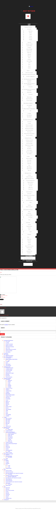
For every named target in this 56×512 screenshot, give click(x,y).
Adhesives (29, 213)
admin (2, 296)
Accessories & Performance (8, 340)
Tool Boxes (29, 252)
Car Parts (29, 175)
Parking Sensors (29, 226)
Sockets (29, 249)
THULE (28, 70)
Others (29, 57)
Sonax (29, 64)
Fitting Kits (29, 81)
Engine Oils (10, 435)
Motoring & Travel (28, 173)
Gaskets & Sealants (29, 176)
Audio (9, 465)
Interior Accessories (29, 126)
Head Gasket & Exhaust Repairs (11, 443)
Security (29, 205)
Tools (29, 165)
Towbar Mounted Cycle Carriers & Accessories (14, 481)
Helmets (29, 198)
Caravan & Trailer (29, 143)
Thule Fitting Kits (9, 479)
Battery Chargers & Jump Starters (29, 108)
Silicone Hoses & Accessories (29, 133)
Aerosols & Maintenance (30, 180)
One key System (29, 100)
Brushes (30, 32)
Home (1, 272)
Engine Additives (30, 182)
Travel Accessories (29, 135)
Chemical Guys (29, 50)
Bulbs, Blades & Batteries (28, 103)
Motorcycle (29, 196)
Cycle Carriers (29, 150)
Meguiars (29, 54)
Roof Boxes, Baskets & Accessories (29, 74)
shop (29, 25)
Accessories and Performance (28, 119)
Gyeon (7, 400)
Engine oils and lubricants (10, 432)
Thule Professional (29, 98)
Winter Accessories (29, 206)
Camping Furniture (29, 141)
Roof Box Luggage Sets (30, 76)
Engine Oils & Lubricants (29, 178)
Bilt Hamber (8, 393)
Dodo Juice (8, 397)
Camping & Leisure (7, 366)
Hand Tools (29, 239)
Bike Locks (29, 161)
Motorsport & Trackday (29, 128)
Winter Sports (29, 97)
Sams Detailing (29, 61)
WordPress (25, 508)
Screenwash (29, 193)
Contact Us (29, 261)
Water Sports (29, 92)
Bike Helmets (8, 419)
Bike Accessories (29, 158)
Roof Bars (29, 146)
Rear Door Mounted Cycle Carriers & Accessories (14, 473)
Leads (30, 231)
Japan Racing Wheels (29, 130)
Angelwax (29, 42)
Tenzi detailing (8, 414)
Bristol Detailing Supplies (10, 394)
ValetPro (29, 67)
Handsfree (29, 234)
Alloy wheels (29, 255)
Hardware (29, 240)
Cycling (28, 156)
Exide (7, 362)
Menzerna (7, 404)
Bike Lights (29, 160)
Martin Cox (29, 52)
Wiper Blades (29, 116)
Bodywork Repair (9, 456)
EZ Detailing (8, 398)
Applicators (30, 31)
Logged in (6, 324)
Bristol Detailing (29, 49)
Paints (29, 211)
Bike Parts (29, 163)
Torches (29, 242)
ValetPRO (7, 415)
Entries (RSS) (29, 508)
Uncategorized (6, 499)
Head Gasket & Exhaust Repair (29, 195)
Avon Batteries (29, 105)
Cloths (30, 34)
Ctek (30, 110)
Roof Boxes (29, 148)
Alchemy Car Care (9, 388)
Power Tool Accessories (10, 490)
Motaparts (16, 508)
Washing (30, 39)
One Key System (9, 470)
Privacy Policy (39, 508)
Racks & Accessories (29, 72)
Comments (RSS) (34, 508)
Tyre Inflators (29, 153)
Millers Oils (30, 187)
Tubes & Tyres (29, 168)
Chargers (7, 462)
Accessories (30, 86)
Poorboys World (8, 406)
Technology (28, 222)
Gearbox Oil (30, 189)
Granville (30, 185)
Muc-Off (29, 170)
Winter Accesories (9, 452)
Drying (30, 36)
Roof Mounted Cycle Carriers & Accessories (13, 477)
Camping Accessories (9, 367)
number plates (10, 429)
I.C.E (29, 229)
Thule (5, 469)
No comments (3, 297)
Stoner (7, 413)
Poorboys (29, 59)
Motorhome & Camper (29, 145)
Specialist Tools (29, 251)
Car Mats (29, 123)
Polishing (30, 37)
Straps (30, 202)
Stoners (29, 66)
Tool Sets (29, 244)
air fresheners (6, 353)
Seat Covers (29, 131)
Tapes (29, 219)
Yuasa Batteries (29, 115)
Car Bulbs (29, 113)
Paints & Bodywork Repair (28, 209)
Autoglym (29, 47)
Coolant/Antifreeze (29, 191)
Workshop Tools (29, 247)
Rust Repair (10, 457)
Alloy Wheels (6, 354)
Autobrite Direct (29, 45)
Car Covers (29, 121)
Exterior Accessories (9, 344)
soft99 (29, 62)
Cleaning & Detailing (7, 378)
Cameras (29, 224)
